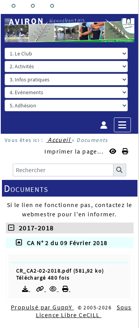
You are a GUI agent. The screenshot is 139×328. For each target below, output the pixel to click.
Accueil (59, 139)
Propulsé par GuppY (42, 307)
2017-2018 (34, 227)
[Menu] (122, 124)
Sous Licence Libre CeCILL (84, 311)
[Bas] (52, 6)
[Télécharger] (26, 289)
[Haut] (13, 6)
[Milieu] (33, 6)
